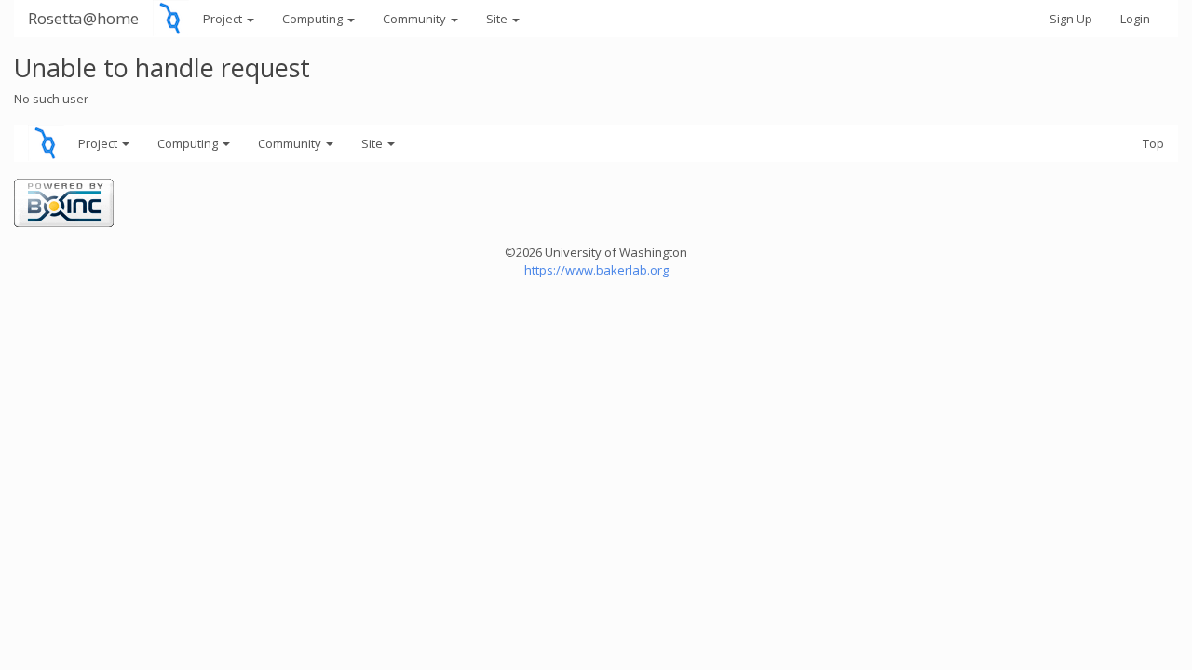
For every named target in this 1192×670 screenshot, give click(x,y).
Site (498, 18)
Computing (313, 18)
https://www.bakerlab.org (596, 269)
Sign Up (1071, 18)
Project (224, 18)
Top (1153, 143)
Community (416, 18)
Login (1135, 18)
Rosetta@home (83, 18)
